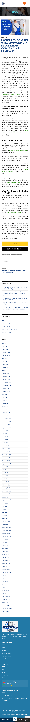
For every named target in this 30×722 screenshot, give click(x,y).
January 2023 (6, 452)
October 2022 (6, 461)
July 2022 (4, 470)
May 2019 (5, 584)
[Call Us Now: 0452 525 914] (24, 3)
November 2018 (6, 602)
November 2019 (6, 566)
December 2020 (6, 527)
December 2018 (6, 599)
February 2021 (6, 521)
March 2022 (5, 482)
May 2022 (5, 476)
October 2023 (6, 425)
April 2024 (5, 407)
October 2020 (6, 533)
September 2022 (7, 464)
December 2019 (6, 563)
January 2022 (6, 488)
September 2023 (7, 428)
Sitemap (4, 678)
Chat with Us (6, 720)
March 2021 (5, 518)
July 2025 (4, 361)
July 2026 (4, 346)
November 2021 (6, 494)
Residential (5, 650)
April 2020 (5, 551)
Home (3, 647)
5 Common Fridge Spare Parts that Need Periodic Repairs (14, 263)
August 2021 (5, 503)
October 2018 (6, 605)
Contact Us (5, 675)
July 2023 (4, 434)
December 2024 (6, 383)
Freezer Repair (6, 323)
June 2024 (5, 401)
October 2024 (6, 389)
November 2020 (6, 530)
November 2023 (6, 422)
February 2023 (6, 449)
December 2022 (6, 455)
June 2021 (5, 509)
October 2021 (6, 497)
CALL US (15, 244)
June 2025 (5, 364)
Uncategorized (6, 332)
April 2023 (5, 443)
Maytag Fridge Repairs (17, 254)
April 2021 (5, 515)
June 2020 (5, 545)
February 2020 (6, 557)
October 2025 (6, 352)
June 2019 (5, 581)
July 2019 (4, 578)
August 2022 (5, 467)
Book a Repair (23, 720)
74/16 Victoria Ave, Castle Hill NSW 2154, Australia (15, 699)
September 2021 (7, 500)
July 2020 (4, 542)
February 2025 (6, 376)
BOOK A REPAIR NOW (15, 249)
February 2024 (6, 413)
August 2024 (5, 395)
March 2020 (5, 554)
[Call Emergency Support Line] (15, 719)
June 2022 (5, 473)
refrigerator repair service (9, 329)
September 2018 (7, 608)
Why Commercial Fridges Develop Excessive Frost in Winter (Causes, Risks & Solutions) (15, 308)
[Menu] (27, 3)
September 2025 (7, 355)
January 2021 (6, 524)
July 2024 (4, 397)
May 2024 (5, 403)
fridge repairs (4, 37)
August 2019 (5, 575)
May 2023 (5, 440)
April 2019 (5, 587)
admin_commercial (14, 54)
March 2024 (5, 410)
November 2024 (6, 385)
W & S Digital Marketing (22, 714)
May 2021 (5, 512)
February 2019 (6, 593)
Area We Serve (6, 659)
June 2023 (5, 437)
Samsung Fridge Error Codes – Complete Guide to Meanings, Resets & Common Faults (14, 293)
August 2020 (5, 539)
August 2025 (5, 358)
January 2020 (6, 560)
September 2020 (7, 536)
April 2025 (5, 370)
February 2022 (6, 485)
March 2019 (5, 590)
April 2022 (5, 479)
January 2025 (6, 379)
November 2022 (6, 458)
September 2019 (7, 572)
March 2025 (5, 373)
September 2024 (7, 391)
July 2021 (4, 506)
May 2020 (5, 548)
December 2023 (6, 419)
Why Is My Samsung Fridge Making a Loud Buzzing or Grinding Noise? (14, 288)
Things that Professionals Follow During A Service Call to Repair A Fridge (14, 270)
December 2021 (6, 491)
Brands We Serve (6, 653)
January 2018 (6, 611)
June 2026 (5, 349)
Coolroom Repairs (6, 656)
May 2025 (5, 367)
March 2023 (5, 446)
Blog (3, 320)
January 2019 (6, 596)
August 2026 (5, 343)
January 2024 (6, 416)
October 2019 (6, 569)
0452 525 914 (8, 695)
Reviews (4, 672)
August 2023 (5, 431)
